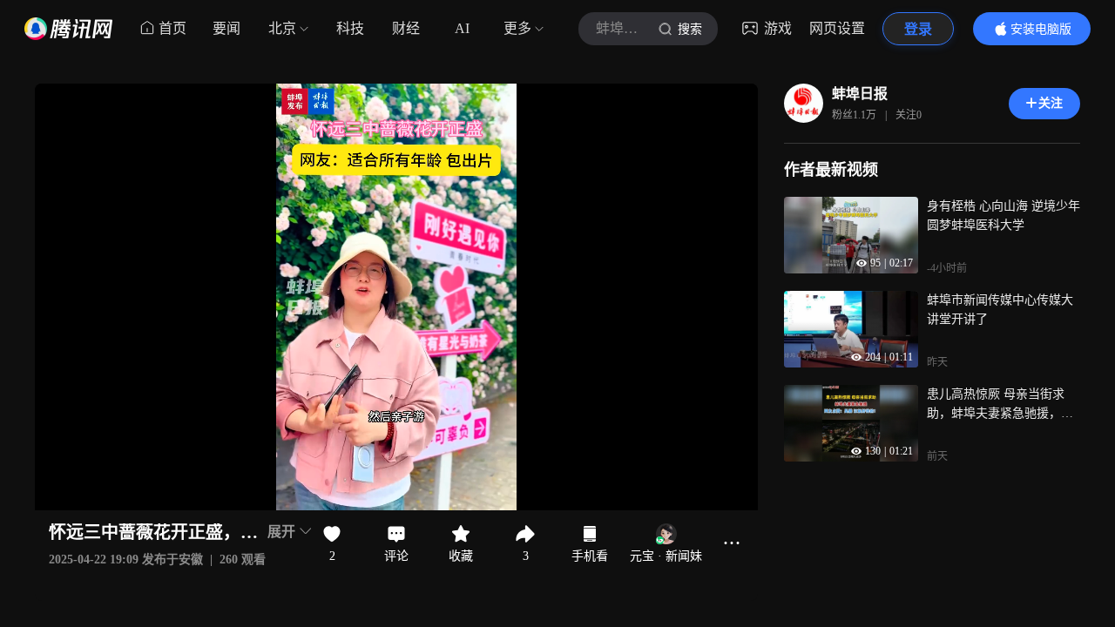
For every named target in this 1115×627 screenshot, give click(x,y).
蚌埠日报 (860, 93)
